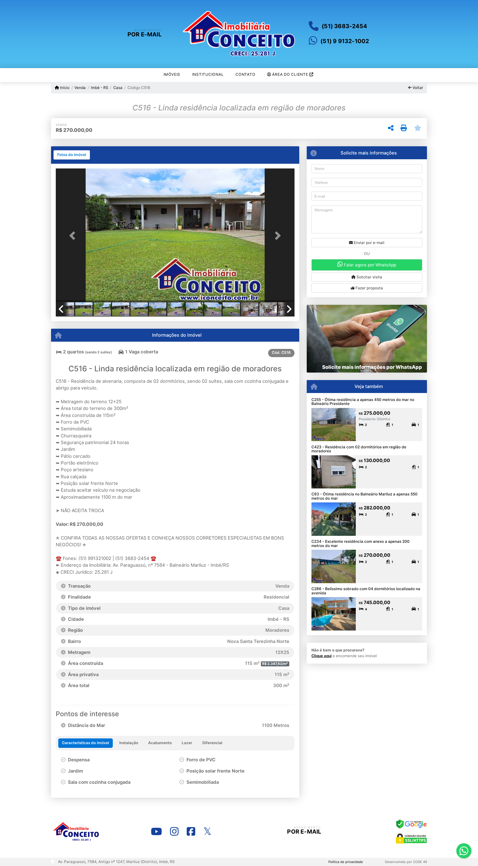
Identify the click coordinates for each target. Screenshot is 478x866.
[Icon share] (156, 831)
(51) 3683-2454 (344, 26)
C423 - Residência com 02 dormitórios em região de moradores (358, 449)
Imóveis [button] (172, 74)
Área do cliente (290, 74)
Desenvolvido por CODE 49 (406, 862)
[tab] (72, 155)
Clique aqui (321, 655)
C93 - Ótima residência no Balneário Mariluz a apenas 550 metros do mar (364, 496)
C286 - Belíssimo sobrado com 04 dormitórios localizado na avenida (365, 590)
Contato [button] (245, 74)
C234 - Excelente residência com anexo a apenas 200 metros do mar (360, 543)
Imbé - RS (99, 87)
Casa (117, 87)
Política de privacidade (345, 862)
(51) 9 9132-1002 (344, 41)
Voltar (417, 87)
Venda (80, 87)
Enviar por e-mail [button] (368, 242)
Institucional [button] (208, 74)
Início (64, 87)
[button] (74, 235)
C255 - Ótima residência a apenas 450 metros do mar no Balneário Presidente (362, 401)
